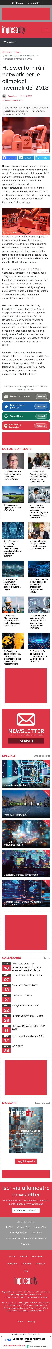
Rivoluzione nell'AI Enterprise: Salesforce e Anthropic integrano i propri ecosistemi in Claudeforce (39, 511)
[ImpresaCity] (13, 29)
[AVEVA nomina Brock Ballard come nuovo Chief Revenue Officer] (13, 460)
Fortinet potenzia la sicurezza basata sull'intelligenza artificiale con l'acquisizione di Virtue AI (39, 585)
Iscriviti (41, 397)
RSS (26, 1270)
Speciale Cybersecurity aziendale (21, 874)
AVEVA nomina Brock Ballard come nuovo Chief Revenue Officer (12, 475)
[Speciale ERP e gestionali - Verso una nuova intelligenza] (26, 834)
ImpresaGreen (13, 1238)
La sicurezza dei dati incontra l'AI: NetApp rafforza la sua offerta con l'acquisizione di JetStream (38, 621)
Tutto (47, 957)
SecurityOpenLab (18, 1232)
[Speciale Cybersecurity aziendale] (26, 863)
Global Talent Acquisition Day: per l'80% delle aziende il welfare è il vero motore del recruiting (38, 476)
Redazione (12, 96)
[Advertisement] (27, 1173)
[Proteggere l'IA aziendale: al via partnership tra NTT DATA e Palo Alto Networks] (39, 640)
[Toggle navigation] (46, 30)
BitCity (9, 1227)
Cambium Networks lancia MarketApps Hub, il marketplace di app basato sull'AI (12, 620)
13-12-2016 (27, 96)
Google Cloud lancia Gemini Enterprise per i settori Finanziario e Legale (12, 584)
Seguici (41, 416)
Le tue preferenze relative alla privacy (28, 1339)
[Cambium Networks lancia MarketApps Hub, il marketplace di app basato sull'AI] (13, 604)
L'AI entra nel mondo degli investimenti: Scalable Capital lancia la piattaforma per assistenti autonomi (12, 548)
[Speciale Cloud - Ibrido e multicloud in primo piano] (26, 893)
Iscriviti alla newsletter (26, 1210)
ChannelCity (34, 3)
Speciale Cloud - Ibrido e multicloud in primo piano (23, 903)
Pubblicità (40, 1263)
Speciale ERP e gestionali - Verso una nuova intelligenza (23, 843)
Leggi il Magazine (26, 1161)
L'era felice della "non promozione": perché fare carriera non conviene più (38, 544)
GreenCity (37, 1232)
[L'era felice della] (39, 530)
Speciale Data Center (15, 784)
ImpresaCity (40, 1227)
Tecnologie (43, 151)
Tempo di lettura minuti (13, 100)
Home (8, 52)
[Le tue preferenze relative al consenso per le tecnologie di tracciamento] (37, 1346)
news (17, 52)
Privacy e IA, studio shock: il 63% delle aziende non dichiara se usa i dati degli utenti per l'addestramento (12, 657)
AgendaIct (26, 1243)
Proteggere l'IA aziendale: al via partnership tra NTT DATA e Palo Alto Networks (38, 656)
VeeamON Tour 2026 (15, 814)
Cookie (20, 1321)
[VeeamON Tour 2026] (26, 804)
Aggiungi (41, 406)
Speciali (23, 1256)
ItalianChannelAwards (35, 1238)
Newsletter (11, 42)
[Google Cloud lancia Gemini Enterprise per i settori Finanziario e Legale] (13, 568)
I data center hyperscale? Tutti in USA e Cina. (12, 507)
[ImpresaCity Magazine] (26, 1130)
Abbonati (41, 426)
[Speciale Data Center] (26, 774)
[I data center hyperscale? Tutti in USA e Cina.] (13, 494)
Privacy (31, 1321)
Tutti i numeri (42, 1103)
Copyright (26, 1263)
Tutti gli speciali (41, 755)
